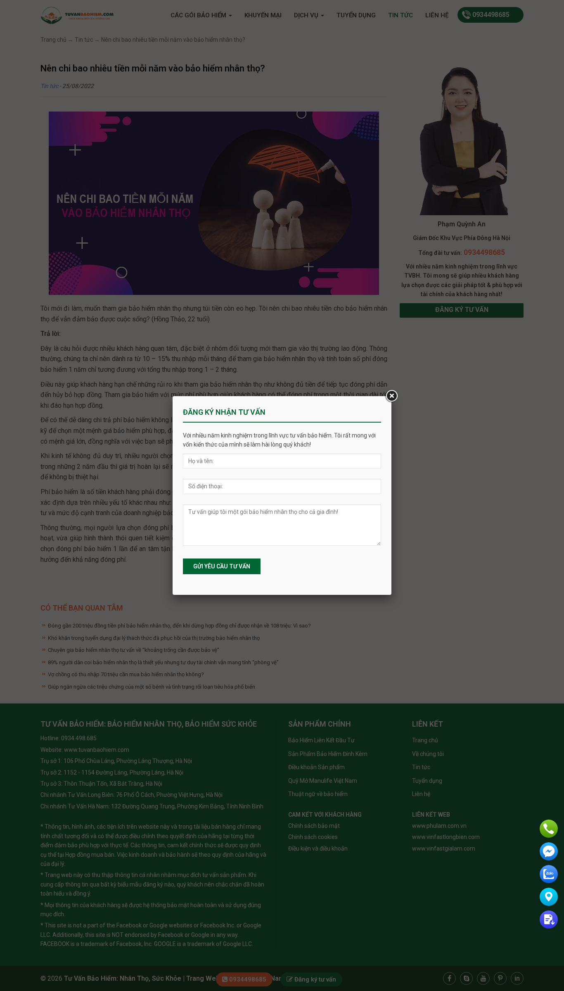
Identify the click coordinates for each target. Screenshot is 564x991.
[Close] (391, 396)
